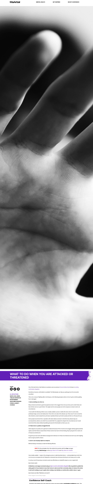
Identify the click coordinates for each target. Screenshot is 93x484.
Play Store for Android (66, 450)
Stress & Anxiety (14, 403)
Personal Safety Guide (65, 387)
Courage (12, 404)
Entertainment (14, 399)
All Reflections (14, 394)
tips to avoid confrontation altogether (60, 466)
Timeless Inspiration (15, 397)
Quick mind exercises (15, 401)
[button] (11, 389)
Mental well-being (15, 396)
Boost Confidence (73, 2)
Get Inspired (56, 2)
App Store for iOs (54, 450)
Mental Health (40, 2)
